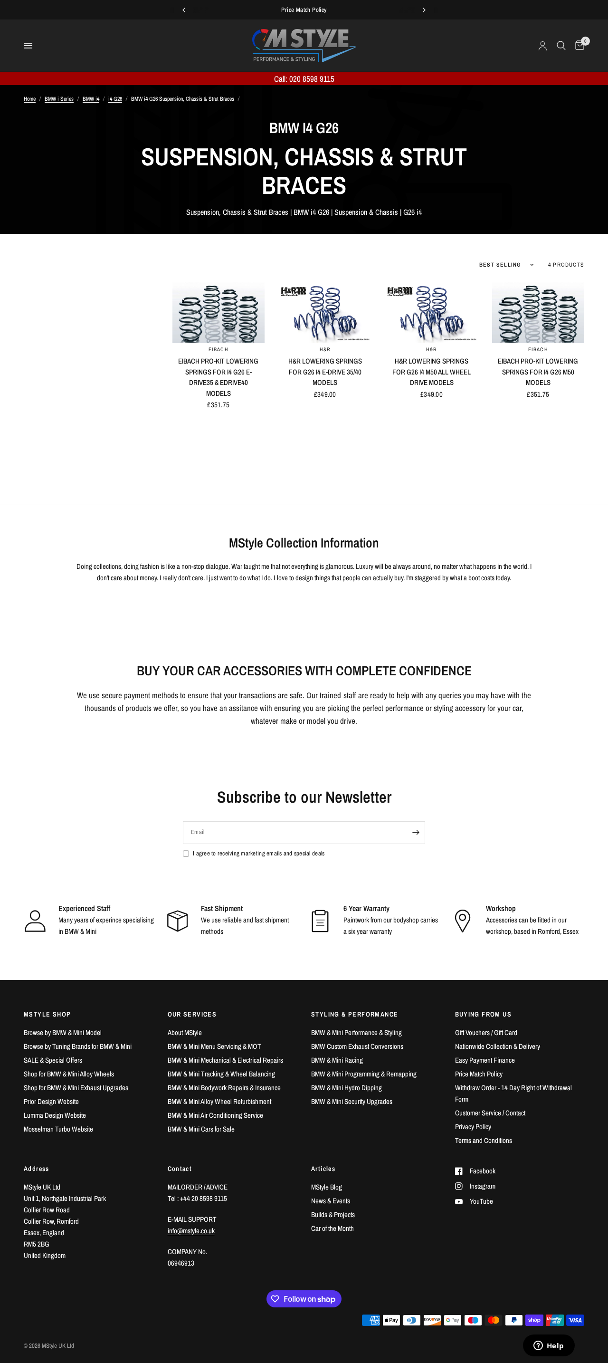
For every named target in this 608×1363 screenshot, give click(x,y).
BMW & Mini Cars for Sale (201, 1129)
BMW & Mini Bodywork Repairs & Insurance (224, 1088)
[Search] (561, 45)
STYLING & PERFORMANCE (354, 1014)
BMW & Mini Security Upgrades (351, 1101)
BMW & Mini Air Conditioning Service (215, 1115)
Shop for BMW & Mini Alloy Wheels (69, 1074)
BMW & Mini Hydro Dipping (346, 1088)
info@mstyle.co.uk (191, 1231)
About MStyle (185, 1032)
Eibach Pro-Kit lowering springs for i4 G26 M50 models (538, 371)
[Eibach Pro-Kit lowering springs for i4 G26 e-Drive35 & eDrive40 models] (218, 313)
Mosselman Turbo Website (58, 1129)
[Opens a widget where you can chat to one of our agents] (548, 1346)
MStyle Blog (326, 1187)
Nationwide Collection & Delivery (497, 1046)
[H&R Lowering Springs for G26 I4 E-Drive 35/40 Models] (325, 313)
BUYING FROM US (483, 1014)
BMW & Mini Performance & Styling (356, 1032)
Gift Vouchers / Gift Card (486, 1032)
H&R (325, 349)
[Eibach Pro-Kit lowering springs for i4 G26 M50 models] (538, 313)
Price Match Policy (479, 1074)
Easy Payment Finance (485, 1060)
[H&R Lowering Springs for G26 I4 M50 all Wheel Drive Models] (431, 313)
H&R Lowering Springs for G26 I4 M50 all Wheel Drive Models (431, 371)
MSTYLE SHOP (47, 1014)
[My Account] (542, 45)
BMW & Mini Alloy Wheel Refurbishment (219, 1101)
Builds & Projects (333, 1214)
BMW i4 (91, 99)
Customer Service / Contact (490, 1113)
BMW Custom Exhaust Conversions (357, 1046)
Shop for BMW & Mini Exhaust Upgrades (76, 1088)
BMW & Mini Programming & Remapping (364, 1074)
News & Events (330, 1201)
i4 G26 (115, 99)
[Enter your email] (415, 832)
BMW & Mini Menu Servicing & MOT (214, 1046)
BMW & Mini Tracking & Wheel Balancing (221, 1074)
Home (30, 99)
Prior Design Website (51, 1101)
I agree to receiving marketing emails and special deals (258, 853)
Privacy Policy (473, 1127)
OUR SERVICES (192, 1014)
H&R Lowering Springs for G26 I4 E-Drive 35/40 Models (325, 371)
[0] (577, 45)
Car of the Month (332, 1228)
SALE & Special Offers (53, 1060)
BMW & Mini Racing (337, 1060)
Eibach (218, 349)
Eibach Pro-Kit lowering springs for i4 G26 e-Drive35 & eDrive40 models (218, 377)
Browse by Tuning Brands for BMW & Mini (78, 1046)
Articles (323, 1168)
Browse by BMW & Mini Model (63, 1032)
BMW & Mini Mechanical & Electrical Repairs (225, 1060)
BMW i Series (59, 99)
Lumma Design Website (55, 1115)
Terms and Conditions (483, 1140)
